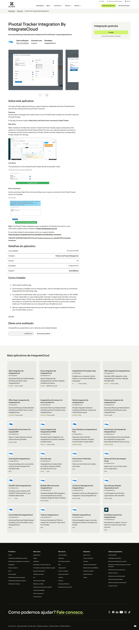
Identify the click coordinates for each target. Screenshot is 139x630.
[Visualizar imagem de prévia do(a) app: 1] (35, 70)
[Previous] (40, 95)
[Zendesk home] (12, 5)
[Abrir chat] (135, 626)
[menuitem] (127, 1)
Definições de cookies (42, 626)
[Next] (46, 95)
